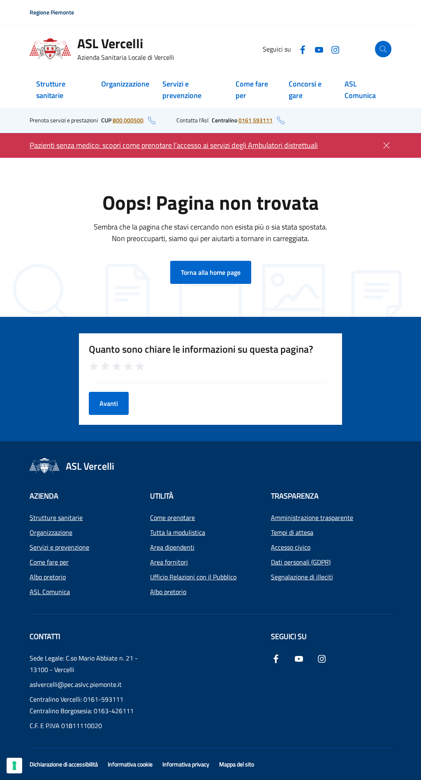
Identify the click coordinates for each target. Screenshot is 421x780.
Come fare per (252, 89)
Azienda (44, 495)
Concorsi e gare (305, 89)
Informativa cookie (130, 764)
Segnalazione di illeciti (302, 577)
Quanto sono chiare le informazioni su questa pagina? (201, 349)
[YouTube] (319, 48)
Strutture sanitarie (50, 89)
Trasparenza (295, 495)
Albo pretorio (48, 577)
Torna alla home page (211, 272)
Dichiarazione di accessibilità (64, 764)
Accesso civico (290, 547)
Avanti (108, 403)
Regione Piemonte (52, 12)
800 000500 (128, 120)
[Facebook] (303, 48)
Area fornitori (169, 562)
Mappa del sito (236, 764)
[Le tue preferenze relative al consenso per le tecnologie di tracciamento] (14, 765)
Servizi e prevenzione (181, 89)
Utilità (161, 495)
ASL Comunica (360, 89)
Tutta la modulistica (177, 532)
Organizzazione (125, 83)
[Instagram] (335, 48)
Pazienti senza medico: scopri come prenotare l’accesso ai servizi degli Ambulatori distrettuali (174, 145)
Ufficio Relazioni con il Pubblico (193, 577)
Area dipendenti (172, 547)
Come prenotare (172, 517)
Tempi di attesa (292, 532)
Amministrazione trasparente (312, 517)
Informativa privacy (185, 764)
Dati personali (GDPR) (301, 562)
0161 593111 (255, 120)
